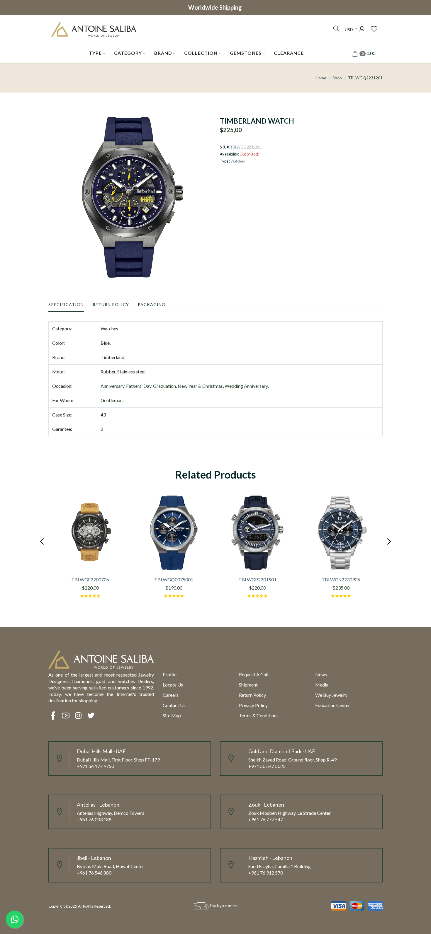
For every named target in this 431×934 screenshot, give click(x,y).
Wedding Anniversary (246, 386)
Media (321, 684)
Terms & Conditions (259, 715)
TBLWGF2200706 (90, 579)
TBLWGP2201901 (257, 579)
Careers (171, 695)
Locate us (173, 684)
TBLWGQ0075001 (173, 579)
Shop (337, 77)
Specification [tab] (66, 304)
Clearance (289, 53)
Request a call (253, 674)
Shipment (248, 684)
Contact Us (174, 705)
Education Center (332, 705)
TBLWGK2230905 (341, 579)
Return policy (252, 695)
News (321, 674)
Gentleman (112, 400)
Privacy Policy (253, 705)
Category (128, 53)
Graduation (164, 386)
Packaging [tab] (151, 304)
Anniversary (112, 386)
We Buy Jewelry (331, 695)
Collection (201, 53)
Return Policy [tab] (111, 304)
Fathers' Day (138, 386)
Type (95, 53)
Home (320, 77)
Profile (170, 674)
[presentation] (42, 540)
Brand (163, 53)
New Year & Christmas (200, 386)
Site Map (172, 715)
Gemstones (246, 53)
